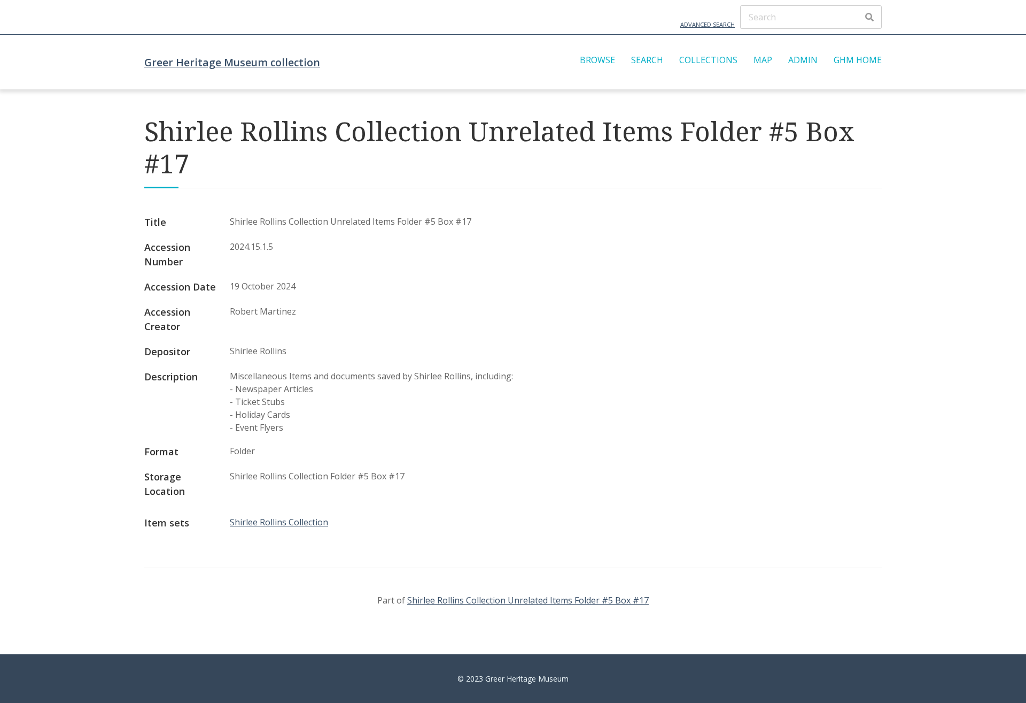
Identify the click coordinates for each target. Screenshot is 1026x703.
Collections (708, 60)
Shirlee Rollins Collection (279, 522)
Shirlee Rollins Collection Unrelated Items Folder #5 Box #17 (528, 600)
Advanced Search (707, 24)
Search (647, 60)
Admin (803, 60)
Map (762, 60)
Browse (597, 60)
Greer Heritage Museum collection (232, 62)
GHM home (858, 60)
